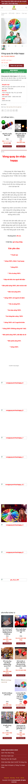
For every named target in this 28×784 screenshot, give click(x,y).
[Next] (24, 30)
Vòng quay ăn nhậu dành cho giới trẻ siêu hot (21, 727)
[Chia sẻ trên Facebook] (5, 110)
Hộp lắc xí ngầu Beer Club (7, 134)
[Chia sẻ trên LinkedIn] (16, 110)
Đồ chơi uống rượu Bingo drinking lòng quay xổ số (7, 663)
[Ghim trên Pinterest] (14, 110)
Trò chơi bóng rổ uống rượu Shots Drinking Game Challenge (7, 631)
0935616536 (22, 3)
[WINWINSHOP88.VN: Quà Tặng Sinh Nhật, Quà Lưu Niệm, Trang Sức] (14, 7)
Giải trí (18, 13)
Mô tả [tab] (2, 151)
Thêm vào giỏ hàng (16, 65)
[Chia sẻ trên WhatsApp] (2, 110)
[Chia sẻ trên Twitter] (8, 110)
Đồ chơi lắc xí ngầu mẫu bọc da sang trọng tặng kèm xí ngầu (21, 663)
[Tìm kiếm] (26, 7)
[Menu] (2, 7)
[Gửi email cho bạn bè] (11, 110)
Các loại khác (9, 107)
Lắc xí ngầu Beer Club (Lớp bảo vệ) (21, 630)
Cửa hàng (12, 777)
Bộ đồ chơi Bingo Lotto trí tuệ (7, 693)
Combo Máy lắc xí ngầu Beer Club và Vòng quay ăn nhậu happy (21, 696)
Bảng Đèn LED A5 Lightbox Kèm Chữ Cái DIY (21, 135)
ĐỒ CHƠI (11, 13)
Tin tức (17, 777)
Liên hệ (22, 777)
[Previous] (3, 30)
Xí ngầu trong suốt (7, 726)
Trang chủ (4, 13)
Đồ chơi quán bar (17, 107)
